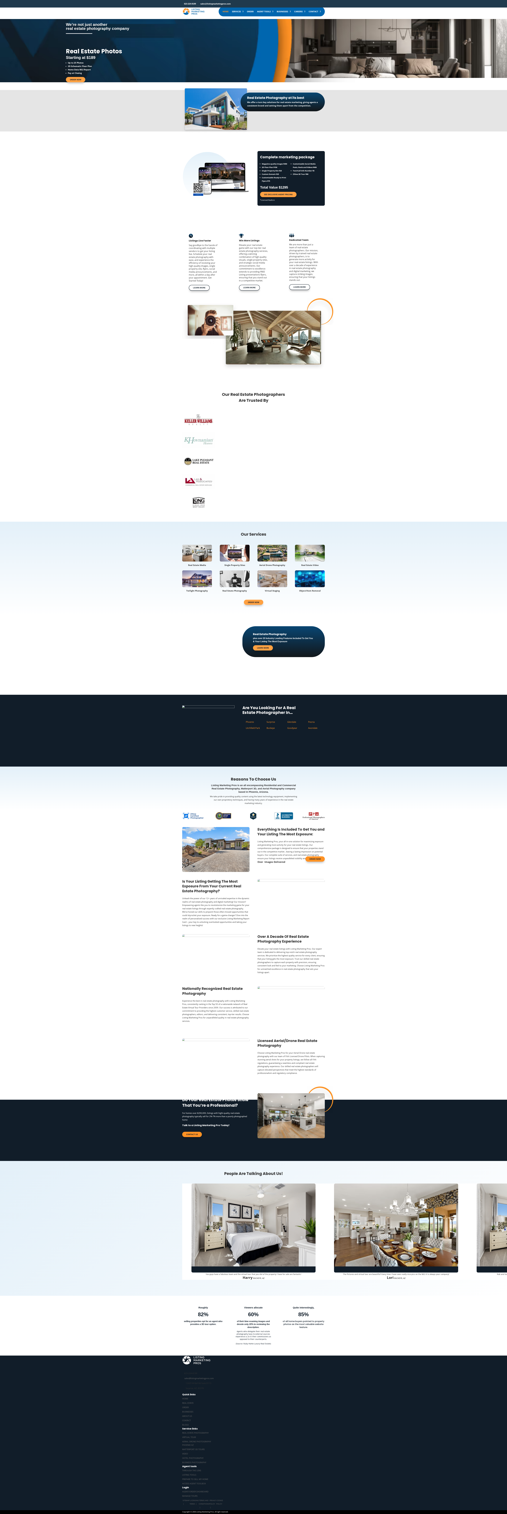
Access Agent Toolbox (194, 1483)
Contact (313, 11)
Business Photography (194, 1462)
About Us (187, 1416)
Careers (298, 11)
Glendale (291, 721)
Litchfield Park (253, 728)
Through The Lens (191, 1470)
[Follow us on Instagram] (324, 4)
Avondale (312, 728)
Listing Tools (189, 1474)
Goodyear (292, 728)
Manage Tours (190, 1496)
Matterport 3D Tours (193, 1449)
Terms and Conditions (204, 1502)
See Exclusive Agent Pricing (278, 194)
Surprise (271, 721)
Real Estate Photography (195, 1432)
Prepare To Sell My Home (195, 1479)
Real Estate (188, 1403)
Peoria (311, 721)
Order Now (75, 79)
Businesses (282, 11)
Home (226, 11)
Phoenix (250, 721)
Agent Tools (264, 11)
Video (185, 1453)
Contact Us (192, 1134)
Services (236, 11)
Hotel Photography (192, 1458)
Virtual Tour (189, 1437)
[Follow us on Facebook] (320, 4)
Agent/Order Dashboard (195, 1491)
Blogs (185, 1424)
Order (250, 11)
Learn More (199, 288)
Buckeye (271, 728)
